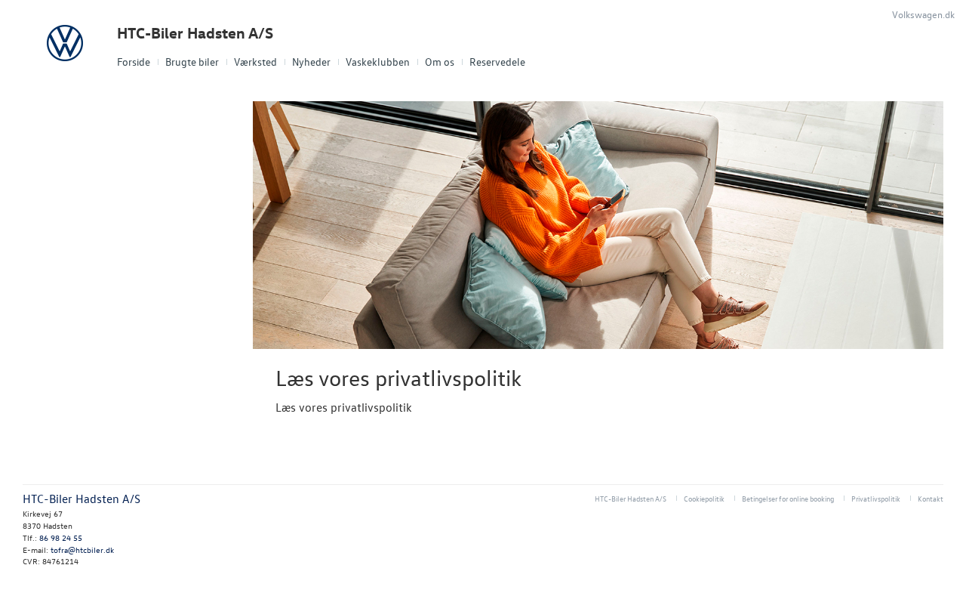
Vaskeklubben (378, 61)
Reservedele (497, 61)
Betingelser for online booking (788, 498)
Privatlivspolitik (875, 498)
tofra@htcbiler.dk (82, 549)
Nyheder (311, 61)
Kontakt (930, 498)
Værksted (255, 61)
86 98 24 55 (60, 537)
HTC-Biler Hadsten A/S (195, 33)
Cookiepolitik (704, 498)
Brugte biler (192, 61)
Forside (133, 61)
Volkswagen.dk (923, 14)
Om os (439, 61)
